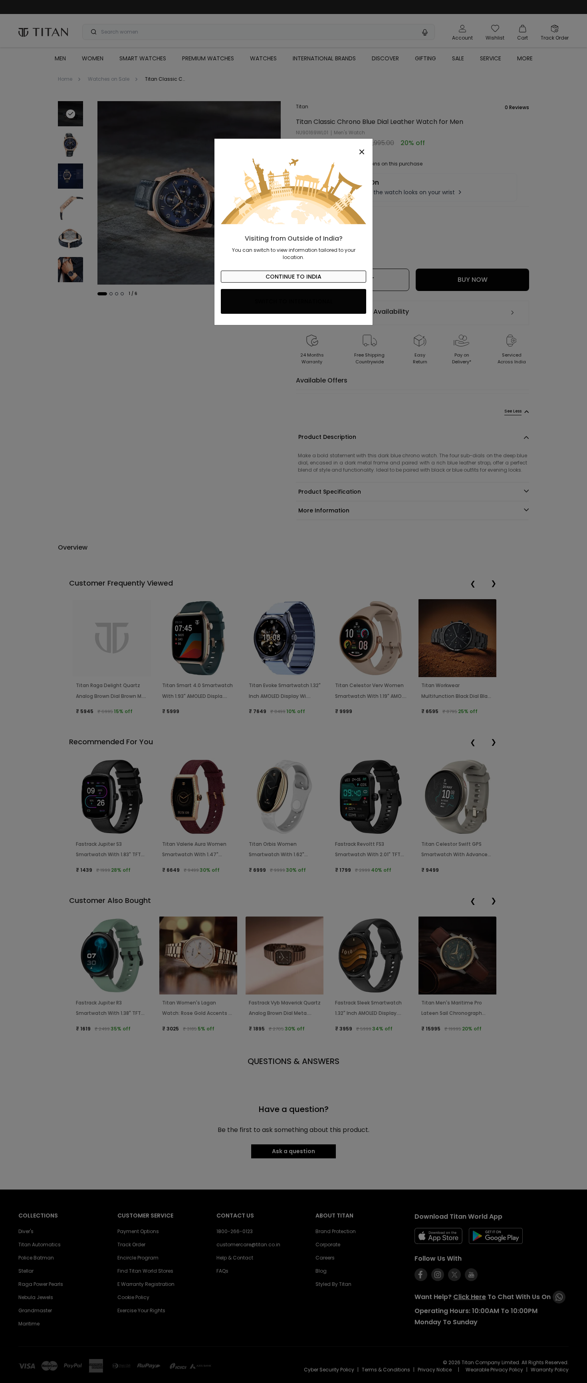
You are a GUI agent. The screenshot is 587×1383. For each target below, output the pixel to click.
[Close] (293, 147)
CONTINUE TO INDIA (293, 277)
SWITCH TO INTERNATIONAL (294, 301)
